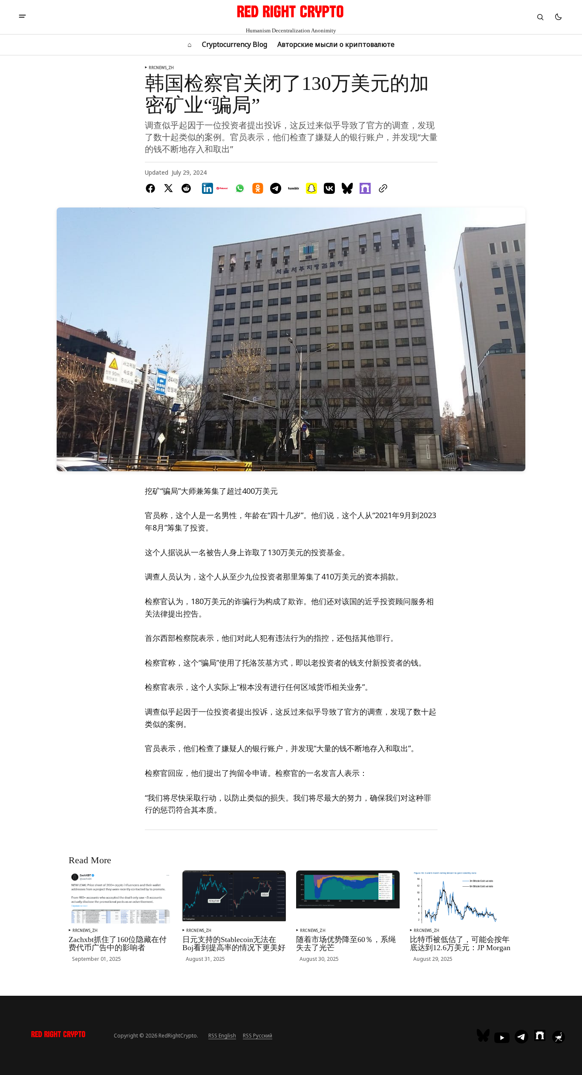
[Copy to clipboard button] (381, 188)
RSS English (222, 1035)
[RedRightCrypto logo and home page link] (58, 1035)
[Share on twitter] (168, 188)
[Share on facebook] (152, 188)
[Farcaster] (540, 1035)
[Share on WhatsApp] (240, 188)
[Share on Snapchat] (311, 188)
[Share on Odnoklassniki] (258, 188)
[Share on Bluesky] (347, 188)
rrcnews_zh (161, 67)
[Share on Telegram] (276, 188)
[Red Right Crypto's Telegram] (521, 1037)
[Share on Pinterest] (222, 188)
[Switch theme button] (558, 17)
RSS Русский (257, 1035)
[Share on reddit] (186, 188)
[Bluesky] (484, 1035)
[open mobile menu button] (22, 17)
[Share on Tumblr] (294, 188)
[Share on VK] (329, 188)
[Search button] (540, 17)
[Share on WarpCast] (365, 188)
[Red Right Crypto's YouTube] (502, 1038)
